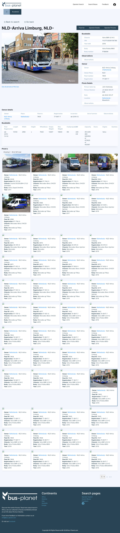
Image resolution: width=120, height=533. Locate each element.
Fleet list (81, 28)
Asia (43, 501)
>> (110, 477)
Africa (44, 497)
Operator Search (78, 4)
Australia (44, 503)
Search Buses (92, 4)
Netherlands (107, 70)
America (44, 499)
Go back (30, 22)
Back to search (12, 22)
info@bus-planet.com (9, 518)
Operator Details (94, 28)
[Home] (6, 12)
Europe (44, 505)
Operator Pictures (110, 28)
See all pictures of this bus (10, 87)
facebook (12, 521)
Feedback (105, 4)
